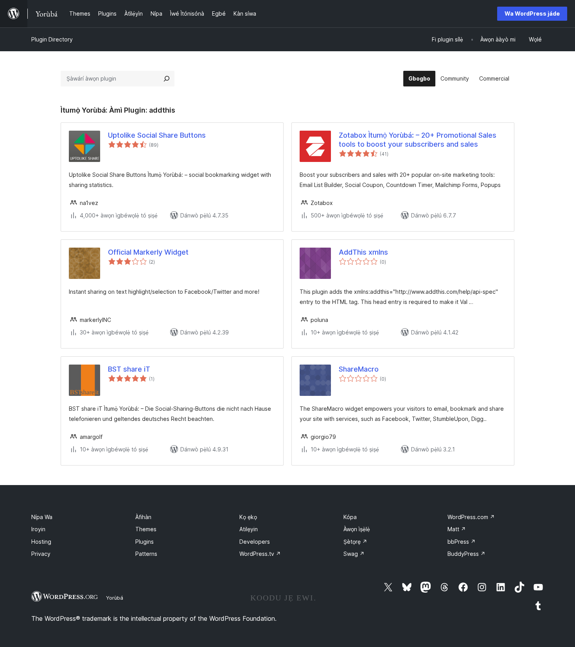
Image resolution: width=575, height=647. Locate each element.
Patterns (146, 553)
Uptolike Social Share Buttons (157, 135)
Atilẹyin (248, 529)
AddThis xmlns (363, 252)
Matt (456, 529)
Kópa (350, 517)
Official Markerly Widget (148, 252)
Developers (254, 541)
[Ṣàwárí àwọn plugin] (166, 78)
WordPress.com (471, 517)
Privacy (40, 553)
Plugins (144, 541)
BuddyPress (466, 553)
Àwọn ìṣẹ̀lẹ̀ (356, 529)
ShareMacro (359, 369)
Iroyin (38, 529)
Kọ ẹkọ (248, 517)
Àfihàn (143, 517)
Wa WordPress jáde (532, 13)
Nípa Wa (41, 517)
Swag (354, 553)
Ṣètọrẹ (355, 541)
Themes (145, 529)
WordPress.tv (260, 553)
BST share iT (129, 369)
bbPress (461, 541)
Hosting (41, 541)
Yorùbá (114, 598)
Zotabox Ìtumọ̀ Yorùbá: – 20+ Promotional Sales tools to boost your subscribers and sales (417, 139)
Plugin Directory (52, 39)
